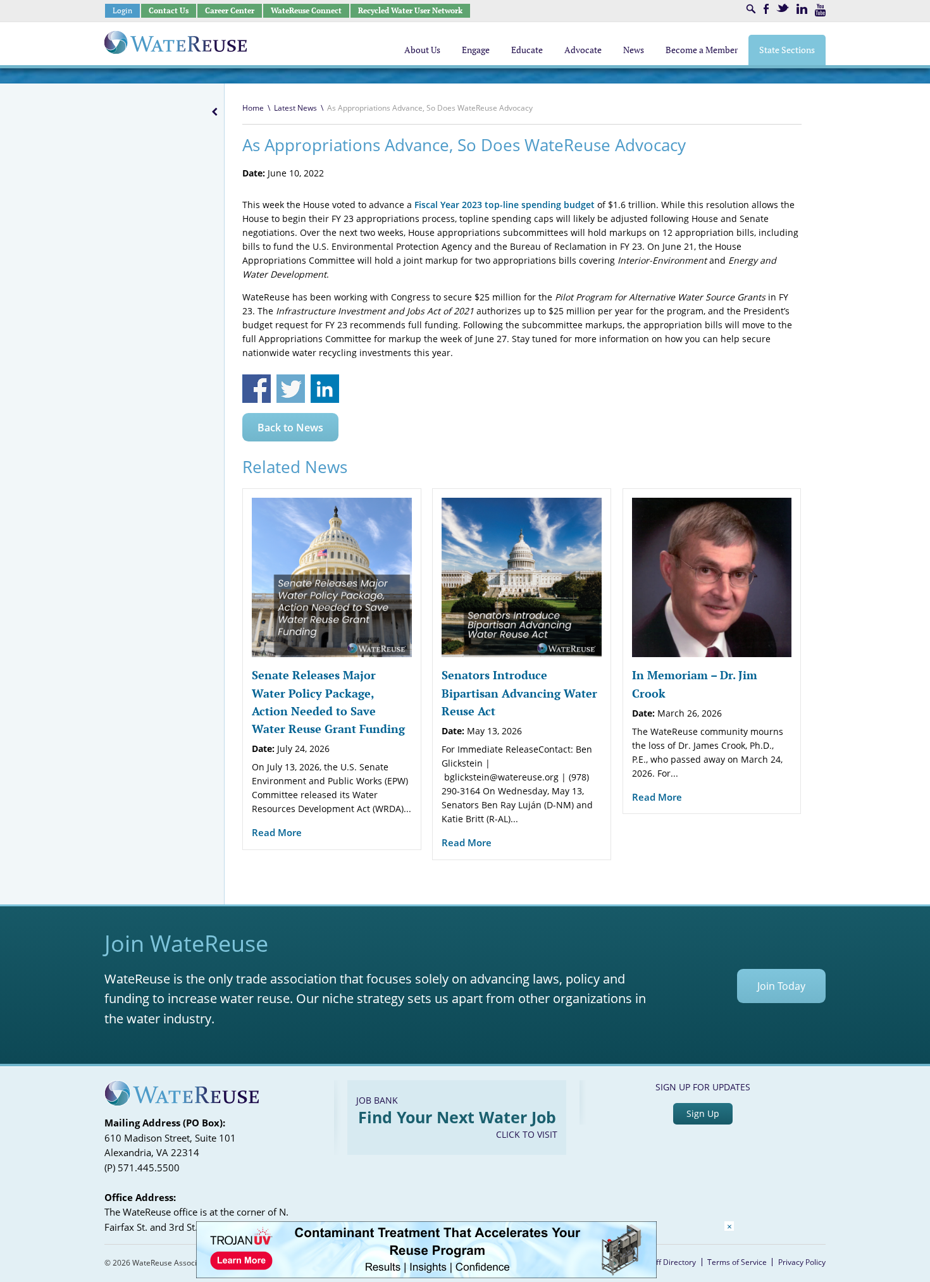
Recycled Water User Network (410, 10)
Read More (277, 832)
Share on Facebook (256, 388)
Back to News (290, 428)
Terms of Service (737, 1262)
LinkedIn (802, 9)
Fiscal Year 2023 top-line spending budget (504, 205)
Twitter (782, 8)
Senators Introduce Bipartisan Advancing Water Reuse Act (519, 692)
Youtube (820, 10)
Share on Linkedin (325, 388)
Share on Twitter (290, 388)
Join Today (781, 986)
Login (122, 10)
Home (253, 107)
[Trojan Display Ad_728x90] (426, 1275)
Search (751, 9)
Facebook (766, 9)
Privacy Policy (802, 1262)
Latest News (295, 107)
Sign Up (702, 1113)
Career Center (229, 10)
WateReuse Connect (306, 10)
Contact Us (169, 10)
